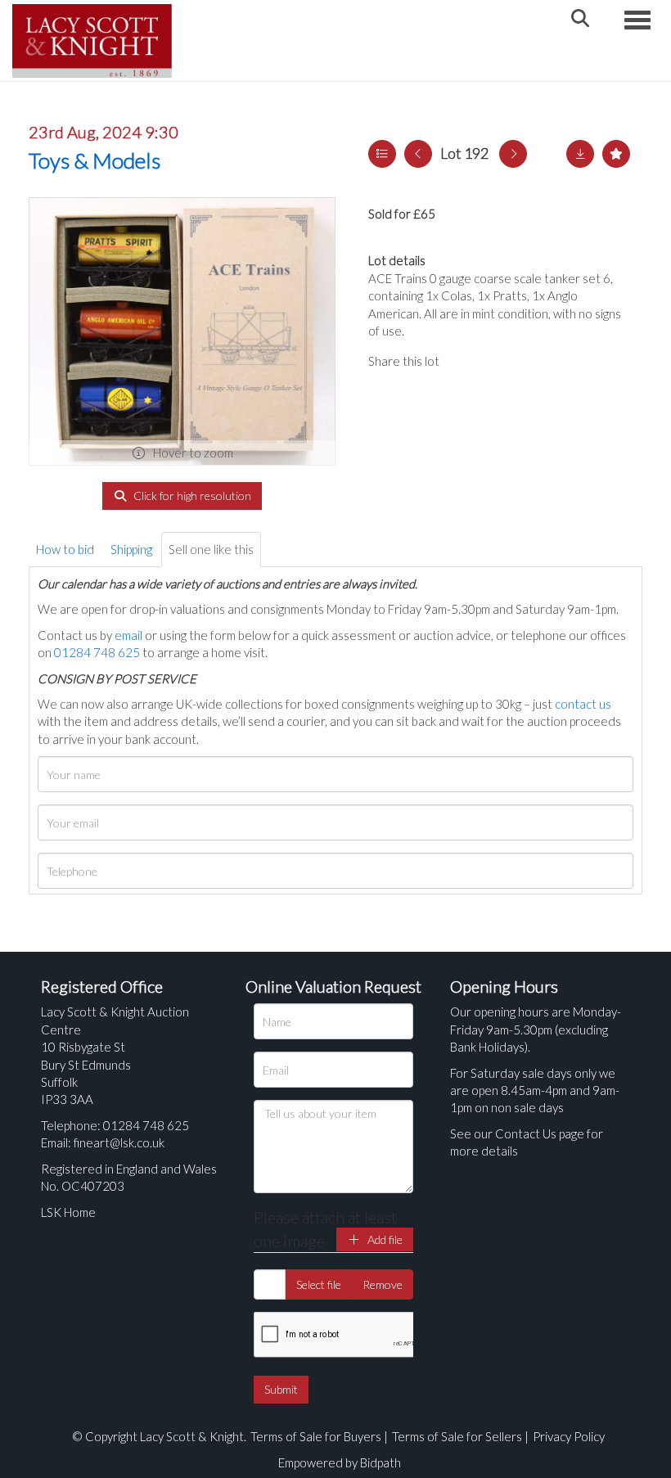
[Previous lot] (418, 154)
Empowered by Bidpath (339, 1462)
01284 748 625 (97, 652)
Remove (383, 1284)
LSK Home (68, 1212)
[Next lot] (513, 154)
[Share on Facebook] (465, 361)
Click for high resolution (191, 495)
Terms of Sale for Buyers (315, 1436)
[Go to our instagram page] (531, 361)
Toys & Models (94, 160)
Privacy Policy (569, 1436)
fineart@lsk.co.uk (119, 1142)
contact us (583, 703)
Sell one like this (211, 549)
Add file (384, 1239)
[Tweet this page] (499, 361)
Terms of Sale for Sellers (457, 1436)
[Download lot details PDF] (580, 154)
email (128, 635)
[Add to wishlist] (616, 154)
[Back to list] (382, 154)
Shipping (131, 549)
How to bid (65, 549)
